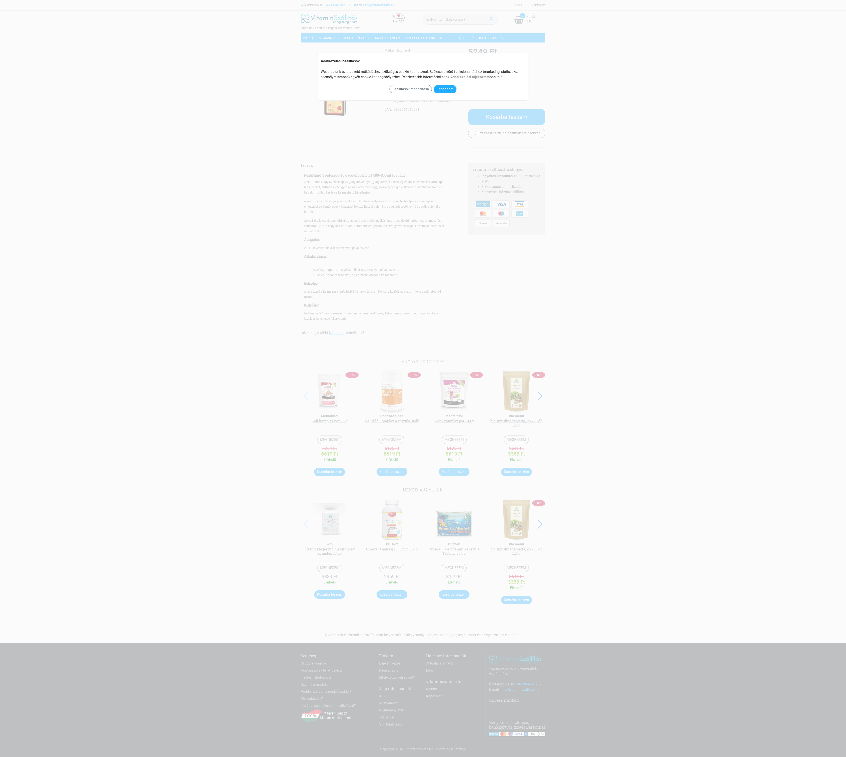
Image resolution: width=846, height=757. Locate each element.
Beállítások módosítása (410, 89)
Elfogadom (445, 89)
